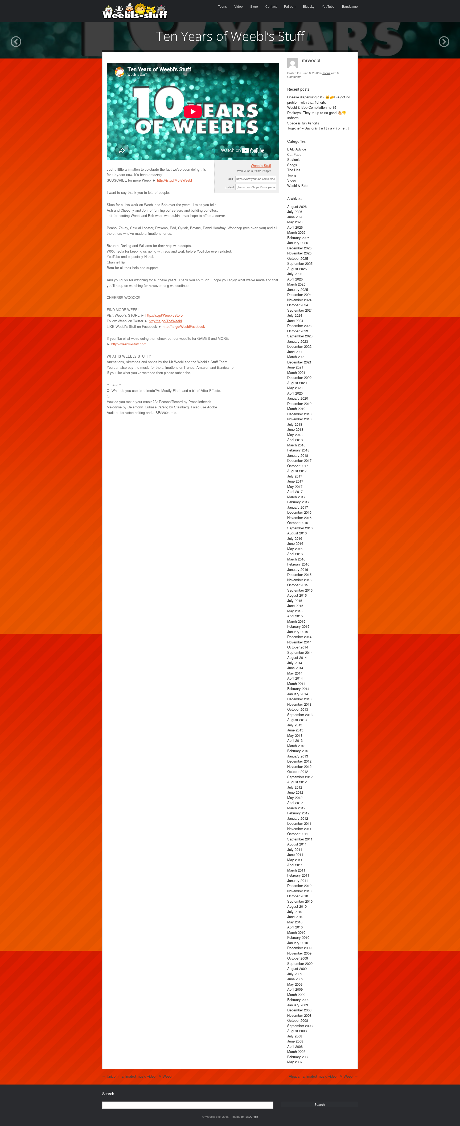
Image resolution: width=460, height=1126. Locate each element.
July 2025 (294, 273)
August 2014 (297, 657)
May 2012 (294, 797)
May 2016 (294, 548)
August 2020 (297, 382)
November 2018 (299, 418)
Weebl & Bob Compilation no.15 (311, 107)
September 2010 (300, 901)
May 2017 (294, 486)
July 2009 (294, 973)
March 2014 (296, 683)
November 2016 (299, 517)
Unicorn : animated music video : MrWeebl (137, 1076)
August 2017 (297, 470)
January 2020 (297, 398)
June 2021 (295, 367)
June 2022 (295, 351)
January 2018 (297, 455)
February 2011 (298, 875)
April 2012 (295, 802)
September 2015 (300, 590)
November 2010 (299, 890)
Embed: (230, 187)
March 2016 (296, 559)
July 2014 (294, 662)
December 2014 (299, 636)
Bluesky (308, 6)
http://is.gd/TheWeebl (165, 320)
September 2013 (300, 714)
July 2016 (294, 538)
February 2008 (298, 1056)
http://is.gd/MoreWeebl (174, 180)
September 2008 (300, 1025)
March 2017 (296, 496)
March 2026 (296, 232)
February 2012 (298, 812)
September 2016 (300, 527)
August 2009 (297, 968)
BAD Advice (296, 149)
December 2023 (299, 325)
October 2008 (297, 1020)
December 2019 (299, 403)
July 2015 (294, 600)
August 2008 (297, 1030)
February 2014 (298, 688)
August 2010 (297, 906)
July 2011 (294, 849)
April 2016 (295, 553)
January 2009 (297, 1004)
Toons (222, 6)
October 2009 (297, 958)
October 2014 (297, 647)
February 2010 (298, 937)
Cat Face (294, 154)
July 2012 (294, 787)
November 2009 (299, 953)
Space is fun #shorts (303, 122)
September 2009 (300, 963)
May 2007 (294, 1061)
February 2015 (298, 626)
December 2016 (299, 512)
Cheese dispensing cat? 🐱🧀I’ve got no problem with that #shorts (318, 99)
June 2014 (295, 667)
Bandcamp (350, 6)
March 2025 (296, 284)
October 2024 (297, 304)
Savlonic (294, 159)
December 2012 (299, 761)
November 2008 (299, 1015)
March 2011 (296, 870)
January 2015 (297, 631)
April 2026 (295, 227)
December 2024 (299, 294)
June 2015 (295, 605)
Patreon (289, 6)
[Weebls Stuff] (134, 11)
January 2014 (297, 693)
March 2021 (296, 372)
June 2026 (295, 216)
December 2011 (299, 823)
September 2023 (300, 335)
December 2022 (299, 346)
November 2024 (299, 299)
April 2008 (295, 1046)
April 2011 (295, 864)
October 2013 (297, 709)
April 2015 (295, 615)
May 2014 (294, 673)
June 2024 (295, 320)
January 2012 (297, 818)
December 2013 (299, 698)
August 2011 (297, 844)
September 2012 (300, 776)
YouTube (328, 6)
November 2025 (299, 253)
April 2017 (295, 491)
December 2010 (299, 885)
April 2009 (295, 989)
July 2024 (294, 315)
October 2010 (297, 895)
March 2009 (296, 994)
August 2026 (297, 206)
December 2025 (299, 247)
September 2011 (300, 839)
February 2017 (298, 501)
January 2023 (297, 341)
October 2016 (297, 522)
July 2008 (294, 1036)
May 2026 (294, 221)
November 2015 (299, 579)
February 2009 (298, 999)
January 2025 (297, 289)
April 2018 (295, 439)
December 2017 (299, 460)
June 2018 (295, 429)
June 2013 (295, 729)
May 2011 (294, 859)
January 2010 (297, 942)
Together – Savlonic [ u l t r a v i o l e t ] (318, 128)
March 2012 (296, 807)
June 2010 (295, 916)
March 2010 (296, 932)
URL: (231, 179)
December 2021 (299, 362)
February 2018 (298, 450)
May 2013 (294, 735)
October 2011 (297, 833)
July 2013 (294, 724)
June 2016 (295, 543)
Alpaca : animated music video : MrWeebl (323, 1076)
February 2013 (298, 750)
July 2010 (294, 911)
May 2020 (294, 387)
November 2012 (299, 766)
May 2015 (294, 610)
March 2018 (296, 444)
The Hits (293, 169)
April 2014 (295, 678)
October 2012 (297, 771)
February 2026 (298, 237)
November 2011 (299, 828)
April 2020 (295, 393)
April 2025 (295, 279)
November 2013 (299, 704)
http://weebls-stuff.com (128, 343)
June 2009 (295, 978)
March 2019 (296, 408)
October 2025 (297, 258)
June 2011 (295, 854)
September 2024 (300, 310)
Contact (271, 6)
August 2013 (297, 719)
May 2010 (294, 921)
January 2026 (297, 242)
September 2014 (300, 652)
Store (254, 6)
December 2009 (299, 947)
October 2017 (297, 465)
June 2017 (295, 481)
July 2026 (294, 211)
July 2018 (294, 424)
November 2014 (299, 641)
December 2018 (299, 413)
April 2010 (295, 927)
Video (238, 6)
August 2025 (297, 268)
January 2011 (297, 880)
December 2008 (299, 1009)
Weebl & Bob (297, 185)
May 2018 (294, 434)
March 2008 (296, 1051)
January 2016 (297, 569)
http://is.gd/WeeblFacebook (184, 326)
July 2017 (294, 476)
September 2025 (300, 263)
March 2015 (296, 621)
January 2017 (297, 507)
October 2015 (297, 584)
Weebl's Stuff (261, 165)
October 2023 (297, 330)
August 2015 (297, 595)
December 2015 (299, 574)
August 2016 (297, 532)
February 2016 (298, 564)
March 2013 (296, 745)
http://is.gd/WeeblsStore (164, 315)
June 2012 (295, 792)
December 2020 (299, 377)
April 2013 (295, 740)
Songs (292, 164)
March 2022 (296, 356)
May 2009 (294, 984)
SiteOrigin (251, 1116)
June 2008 (295, 1041)
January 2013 (297, 756)
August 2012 (297, 781)
